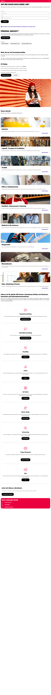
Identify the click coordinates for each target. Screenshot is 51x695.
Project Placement (25, 459)
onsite (25, 378)
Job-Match (15, 75)
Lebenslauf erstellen (6, 75)
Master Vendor (25, 418)
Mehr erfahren (45, 133)
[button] (49, 1)
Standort (2, 15)
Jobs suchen (2, 11)
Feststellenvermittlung (26, 43)
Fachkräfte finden (5, 37)
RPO (25, 479)
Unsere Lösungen (5, 43)
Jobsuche (5, 21)
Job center (25, 398)
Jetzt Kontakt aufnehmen (8, 494)
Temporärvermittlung (15, 43)
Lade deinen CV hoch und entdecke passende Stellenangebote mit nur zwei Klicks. (18, 26)
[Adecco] (3, 1)
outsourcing (25, 438)
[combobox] (25, 18)
